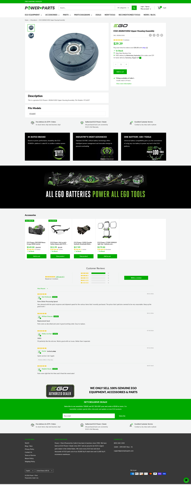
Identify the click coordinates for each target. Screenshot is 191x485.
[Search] (134, 8)
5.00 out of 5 (60, 277)
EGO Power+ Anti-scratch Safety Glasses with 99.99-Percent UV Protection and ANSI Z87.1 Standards (58, 243)
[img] (41, 294)
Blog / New (29, 446)
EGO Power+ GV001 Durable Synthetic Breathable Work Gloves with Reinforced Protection (83, 243)
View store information (123, 83)
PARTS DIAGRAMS (82, 15)
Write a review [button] (136, 278)
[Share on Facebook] (150, 35)
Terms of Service (30, 455)
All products (33, 20)
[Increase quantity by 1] (126, 64)
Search (27, 443)
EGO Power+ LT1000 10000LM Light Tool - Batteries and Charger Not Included (107, 243)
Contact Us (28, 452)
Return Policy (29, 458)
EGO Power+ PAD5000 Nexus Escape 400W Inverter (36, 243)
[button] (118, 40)
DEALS (98, 15)
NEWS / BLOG (149, 15)
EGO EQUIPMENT (32, 15)
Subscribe (122, 416)
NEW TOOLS (110, 15)
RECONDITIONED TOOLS (129, 15)
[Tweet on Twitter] (157, 35)
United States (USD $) (43, 470)
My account (145, 9)
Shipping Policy (30, 461)
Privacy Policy (29, 449)
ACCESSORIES (51, 15)
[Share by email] (161, 35)
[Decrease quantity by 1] (116, 64)
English (28, 470)
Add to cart (120, 72)
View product (60, 256)
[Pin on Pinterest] (154, 35)
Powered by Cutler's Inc (31, 478)
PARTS (66, 15)
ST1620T (32, 114)
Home (26, 20)
